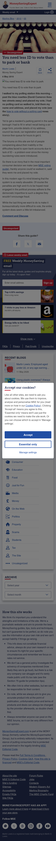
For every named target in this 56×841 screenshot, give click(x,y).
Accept (28, 435)
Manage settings (28, 452)
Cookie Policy (33, 405)
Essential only (28, 444)
